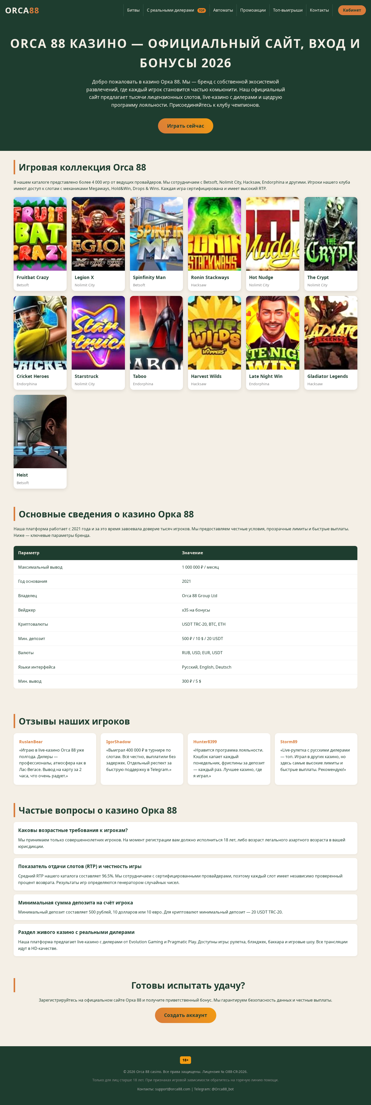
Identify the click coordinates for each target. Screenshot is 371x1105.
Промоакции (253, 10)
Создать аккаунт (185, 1015)
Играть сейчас (185, 125)
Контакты (319, 10)
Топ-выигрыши (288, 10)
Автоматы (223, 10)
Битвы (133, 10)
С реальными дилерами (175, 10)
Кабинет (352, 10)
